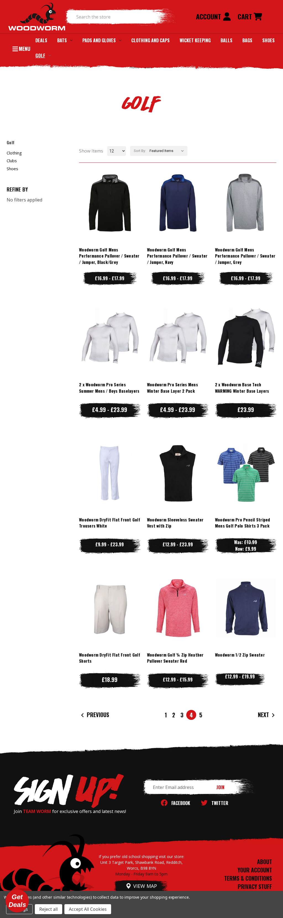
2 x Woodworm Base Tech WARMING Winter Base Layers (242, 387)
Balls (226, 40)
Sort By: (140, 151)
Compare (107, 203)
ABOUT (264, 861)
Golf (40, 55)
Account (209, 16)
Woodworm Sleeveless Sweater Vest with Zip (175, 522)
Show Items (91, 151)
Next (264, 714)
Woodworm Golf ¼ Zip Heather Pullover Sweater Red (175, 658)
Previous (97, 714)
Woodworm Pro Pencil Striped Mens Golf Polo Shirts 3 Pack (242, 522)
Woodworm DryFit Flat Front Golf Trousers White (109, 522)
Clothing (14, 153)
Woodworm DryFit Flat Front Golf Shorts (109, 658)
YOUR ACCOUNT (255, 870)
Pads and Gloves (99, 40)
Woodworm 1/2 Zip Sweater (240, 655)
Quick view (109, 192)
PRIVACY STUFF (255, 886)
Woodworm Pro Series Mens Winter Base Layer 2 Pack (172, 387)
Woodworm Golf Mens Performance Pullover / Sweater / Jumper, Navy (177, 255)
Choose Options (109, 214)
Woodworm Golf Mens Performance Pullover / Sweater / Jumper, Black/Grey (109, 255)
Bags (247, 40)
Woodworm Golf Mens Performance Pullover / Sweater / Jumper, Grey (245, 255)
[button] (17, 900)
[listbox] (168, 151)
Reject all (48, 909)
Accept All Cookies (88, 909)
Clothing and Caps (150, 40)
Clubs (12, 160)
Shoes (268, 40)
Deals (41, 40)
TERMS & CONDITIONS (248, 878)
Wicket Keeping (195, 40)
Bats (62, 40)
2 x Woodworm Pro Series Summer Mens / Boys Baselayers (109, 387)
